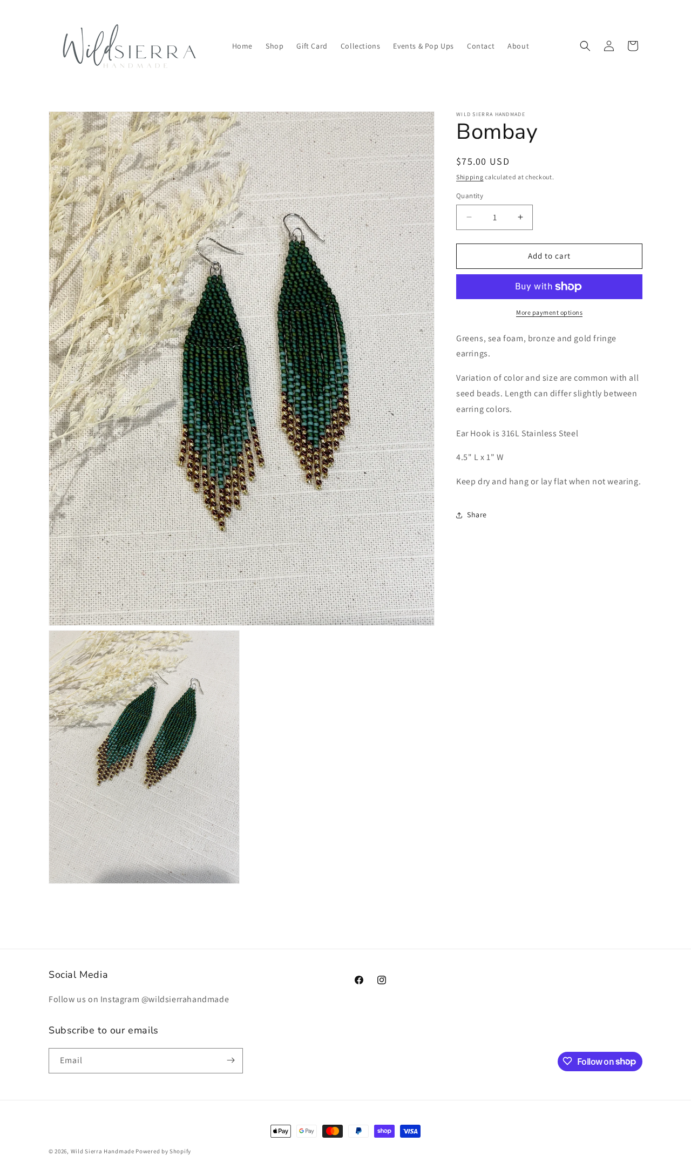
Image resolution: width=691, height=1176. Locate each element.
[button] (585, 46)
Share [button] (477, 515)
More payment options (549, 312)
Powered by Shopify (163, 1151)
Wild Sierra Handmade (102, 1151)
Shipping (470, 177)
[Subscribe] (230, 1060)
